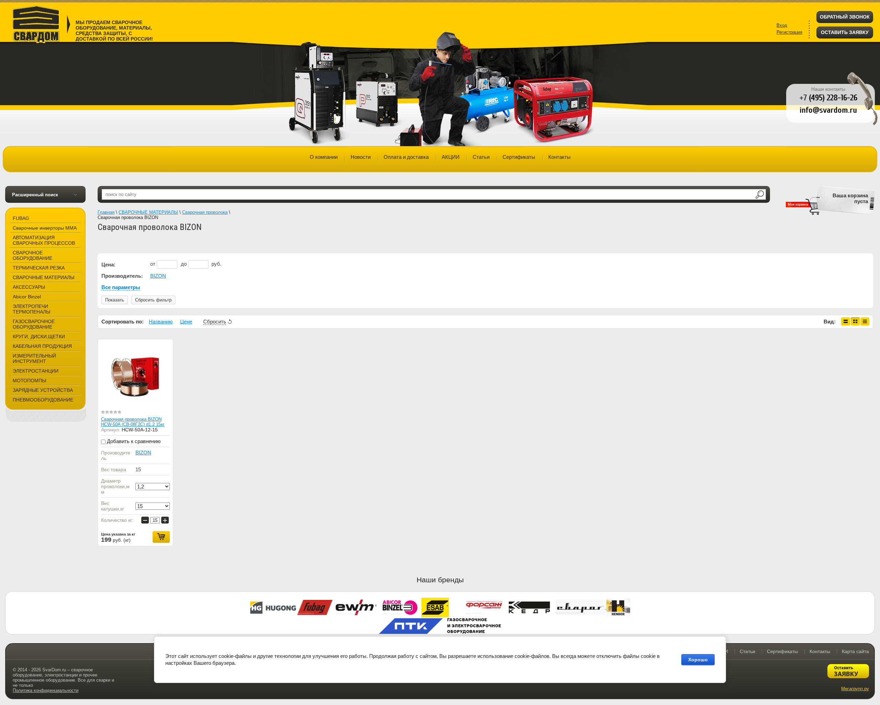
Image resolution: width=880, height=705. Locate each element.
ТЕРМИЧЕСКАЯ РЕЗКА (39, 268)
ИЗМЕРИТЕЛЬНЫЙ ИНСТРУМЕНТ (34, 358)
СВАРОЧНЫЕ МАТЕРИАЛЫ (43, 277)
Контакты (559, 157)
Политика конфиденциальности (45, 690)
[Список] (845, 321)
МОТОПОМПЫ (29, 380)
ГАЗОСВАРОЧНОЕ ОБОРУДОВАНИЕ (34, 324)
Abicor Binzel (27, 296)
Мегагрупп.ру (855, 688)
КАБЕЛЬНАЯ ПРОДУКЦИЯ (42, 346)
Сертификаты (519, 157)
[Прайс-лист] (864, 321)
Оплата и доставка (406, 157)
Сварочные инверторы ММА (45, 228)
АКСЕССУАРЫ (29, 287)
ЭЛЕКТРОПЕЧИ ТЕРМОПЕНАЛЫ (31, 309)
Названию (161, 321)
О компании (324, 157)
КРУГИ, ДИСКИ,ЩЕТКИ (39, 336)
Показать (114, 299)
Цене (186, 321)
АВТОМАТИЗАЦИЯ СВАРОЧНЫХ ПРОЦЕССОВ (44, 240)
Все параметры (120, 287)
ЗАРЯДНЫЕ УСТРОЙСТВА (43, 390)
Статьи (481, 157)
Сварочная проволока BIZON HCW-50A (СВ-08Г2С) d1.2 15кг (133, 422)
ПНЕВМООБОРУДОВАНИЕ (43, 400)
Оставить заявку (845, 32)
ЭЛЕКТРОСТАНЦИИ (35, 371)
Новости (361, 157)
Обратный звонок (845, 17)
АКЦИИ (451, 157)
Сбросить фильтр (153, 299)
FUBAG (21, 218)
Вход (782, 25)
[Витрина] (855, 321)
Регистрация (789, 32)
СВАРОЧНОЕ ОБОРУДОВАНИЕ (32, 255)
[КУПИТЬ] (161, 537)
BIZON (158, 276)
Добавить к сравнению (133, 441)
